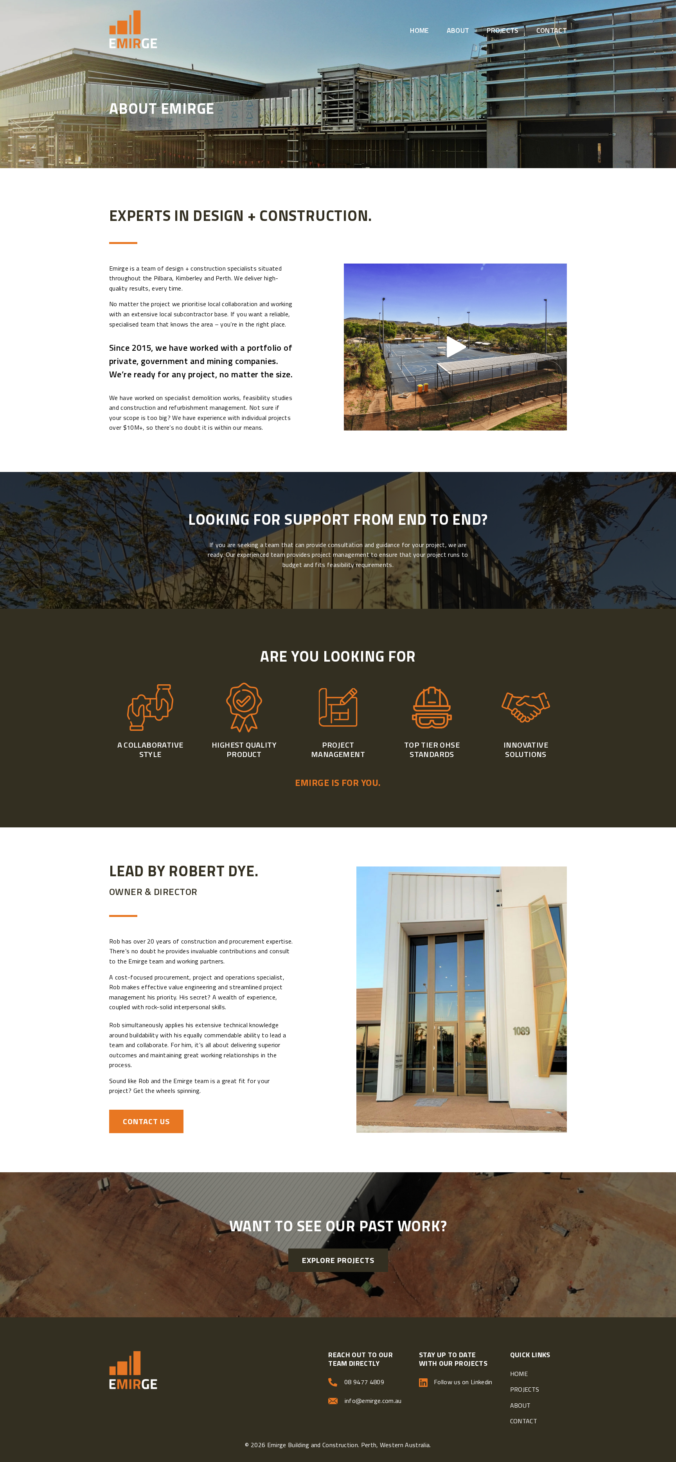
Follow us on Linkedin (462, 1382)
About (458, 30)
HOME (519, 1373)
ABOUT (520, 1405)
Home (419, 30)
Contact (551, 30)
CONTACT (523, 1421)
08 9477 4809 (364, 1382)
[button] (455, 347)
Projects (503, 30)
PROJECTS (524, 1389)
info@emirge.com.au (373, 1400)
